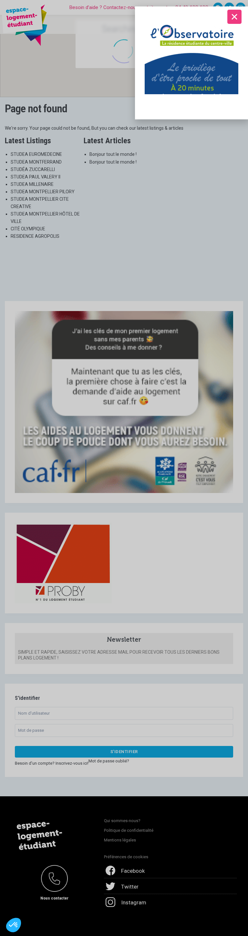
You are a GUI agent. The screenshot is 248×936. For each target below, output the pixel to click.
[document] (124, 468)
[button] (13, 925)
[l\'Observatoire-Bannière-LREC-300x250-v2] (191, 54)
